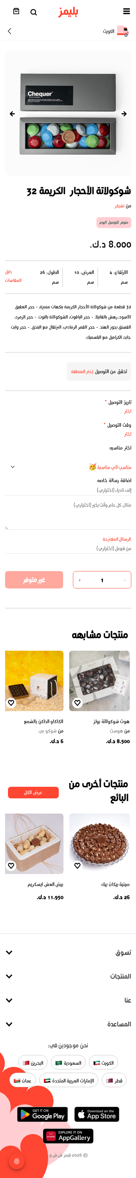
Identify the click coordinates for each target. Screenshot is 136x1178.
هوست (120, 731)
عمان (26, 1080)
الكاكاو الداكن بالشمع (43, 721)
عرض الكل (33, 792)
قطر (118, 1080)
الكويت (107, 1063)
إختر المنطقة (82, 371)
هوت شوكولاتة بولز (111, 721)
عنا (127, 1000)
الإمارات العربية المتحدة (72, 1080)
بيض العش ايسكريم (45, 884)
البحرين (37, 1063)
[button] (126, 12)
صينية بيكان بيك (115, 884)
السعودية (71, 1063)
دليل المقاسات (13, 276)
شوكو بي (50, 731)
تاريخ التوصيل (117, 402)
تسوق (123, 952)
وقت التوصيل (117, 425)
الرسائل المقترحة (117, 539)
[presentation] (12, 114)
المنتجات (120, 976)
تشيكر (119, 206)
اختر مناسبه (120, 447)
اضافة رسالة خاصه (114, 480)
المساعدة (119, 1024)
